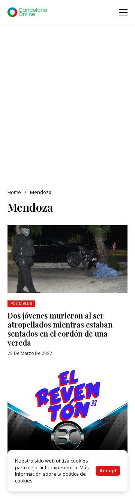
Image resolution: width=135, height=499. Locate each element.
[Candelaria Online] (28, 12)
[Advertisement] (67, 107)
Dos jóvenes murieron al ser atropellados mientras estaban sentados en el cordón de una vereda (60, 328)
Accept (107, 470)
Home (14, 192)
